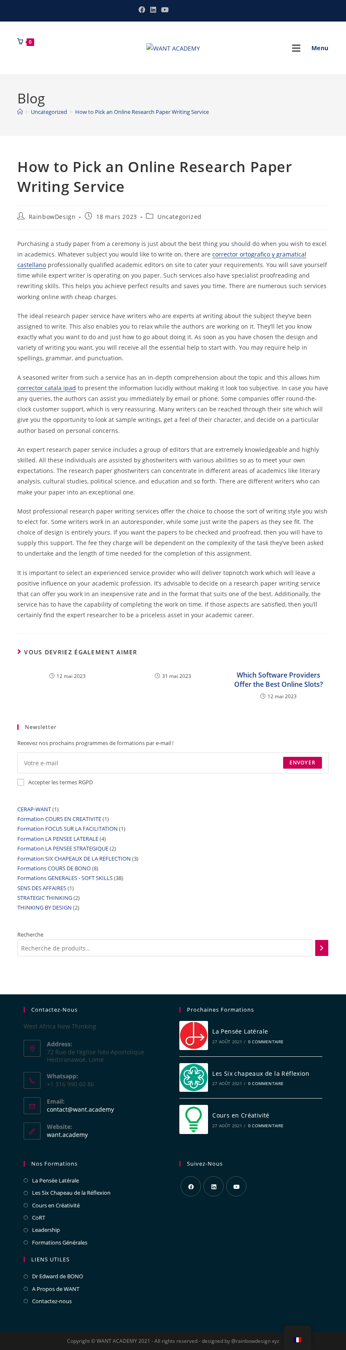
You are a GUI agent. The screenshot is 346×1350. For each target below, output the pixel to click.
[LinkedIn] (213, 1186)
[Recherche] (322, 948)
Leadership (46, 1230)
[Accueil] (20, 112)
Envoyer (302, 762)
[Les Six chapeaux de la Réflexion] (193, 1077)
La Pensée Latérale (240, 1031)
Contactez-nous (52, 1301)
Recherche (30, 934)
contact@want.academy (80, 1109)
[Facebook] (191, 1186)
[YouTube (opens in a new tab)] (164, 10)
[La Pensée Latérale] (193, 1035)
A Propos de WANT (55, 1289)
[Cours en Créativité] (193, 1119)
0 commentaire (266, 1042)
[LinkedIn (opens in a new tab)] (153, 10)
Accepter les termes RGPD (60, 782)
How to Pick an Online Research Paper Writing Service (142, 112)
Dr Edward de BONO (57, 1276)
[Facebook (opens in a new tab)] (142, 10)
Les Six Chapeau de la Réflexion (71, 1192)
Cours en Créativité (241, 1115)
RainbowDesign (52, 217)
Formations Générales (59, 1242)
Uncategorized (179, 217)
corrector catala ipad (46, 388)
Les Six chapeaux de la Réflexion (260, 1073)
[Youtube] (236, 1186)
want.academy (67, 1135)
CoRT (38, 1217)
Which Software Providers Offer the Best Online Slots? (278, 679)
